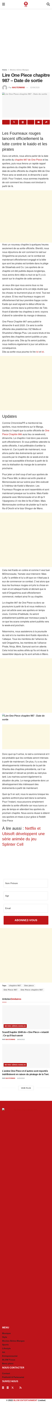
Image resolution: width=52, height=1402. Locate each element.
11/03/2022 (21, 1078)
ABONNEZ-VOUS (26, 920)
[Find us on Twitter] (12, 1387)
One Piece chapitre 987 (32, 990)
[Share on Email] (38, 122)
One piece (29, 986)
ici (37, 351)
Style (4, 1337)
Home (4, 70)
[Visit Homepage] (26, 4)
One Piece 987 (10, 990)
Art (3, 1352)
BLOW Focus (8, 1360)
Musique (6, 1333)
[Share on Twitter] (14, 122)
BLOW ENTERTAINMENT (25, 1400)
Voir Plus (26, 1088)
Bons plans (7, 1363)
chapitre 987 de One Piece (28, 159)
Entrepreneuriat (9, 1356)
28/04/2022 (21, 1039)
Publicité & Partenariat (13, 1377)
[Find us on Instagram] (8, 1387)
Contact (6, 1373)
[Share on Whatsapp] (23, 122)
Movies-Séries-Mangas (19, 70)
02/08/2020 (34, 87)
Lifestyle (6, 1348)
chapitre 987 (15, 986)
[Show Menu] (3, 4)
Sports (5, 1344)
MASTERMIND (18, 87)
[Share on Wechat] (30, 122)
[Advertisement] (26, 38)
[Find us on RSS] (20, 1387)
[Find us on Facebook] (3, 1387)
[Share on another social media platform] (46, 122)
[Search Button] (48, 4)
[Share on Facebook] (6, 122)
